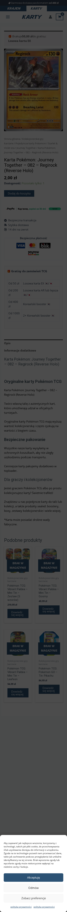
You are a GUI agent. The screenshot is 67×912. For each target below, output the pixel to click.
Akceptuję (33, 877)
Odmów (33, 888)
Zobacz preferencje (33, 898)
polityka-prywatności (21, 906)
